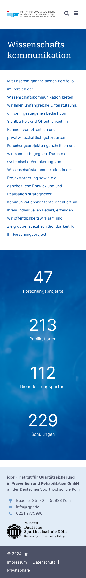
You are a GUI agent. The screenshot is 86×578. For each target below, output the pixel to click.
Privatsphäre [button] (18, 570)
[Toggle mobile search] (66, 13)
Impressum (17, 562)
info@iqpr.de (27, 506)
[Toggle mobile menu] (76, 13)
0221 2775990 (29, 513)
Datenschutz (44, 562)
